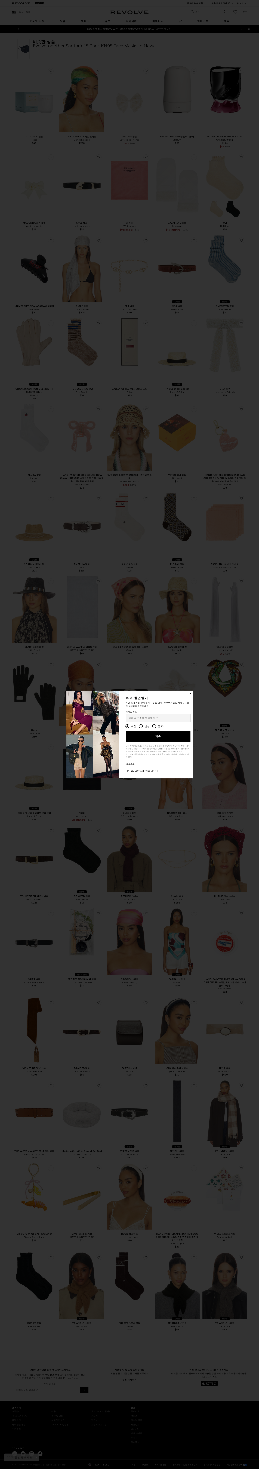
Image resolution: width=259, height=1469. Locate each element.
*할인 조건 (130, 764)
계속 (158, 736)
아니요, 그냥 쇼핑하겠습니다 (142, 770)
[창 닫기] (190, 693)
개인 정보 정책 (132, 754)
